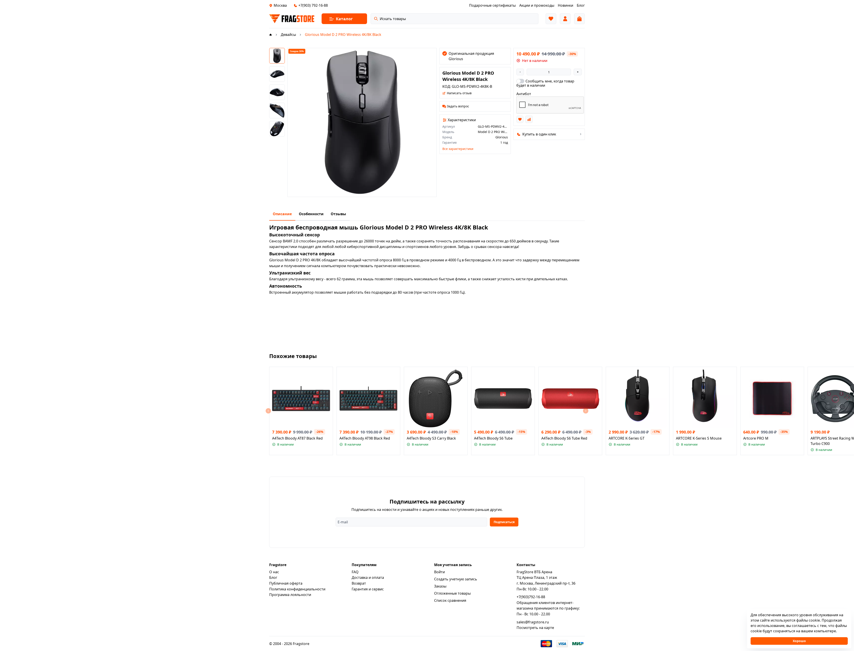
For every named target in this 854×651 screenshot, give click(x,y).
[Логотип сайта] (291, 18)
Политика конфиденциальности (297, 589)
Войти (439, 571)
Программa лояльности (290, 594)
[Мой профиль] (565, 18)
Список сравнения (450, 600)
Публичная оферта (285, 583)
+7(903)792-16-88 (531, 596)
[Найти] (376, 18)
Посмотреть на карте (535, 627)
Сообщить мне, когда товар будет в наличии (545, 83)
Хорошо (799, 641)
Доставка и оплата (368, 577)
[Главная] (270, 34)
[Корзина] (579, 18)
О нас (274, 571)
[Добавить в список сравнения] (528, 119)
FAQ (355, 571)
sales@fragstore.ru (533, 622)
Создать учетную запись (455, 579)
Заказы (440, 586)
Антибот (523, 93)
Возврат (359, 583)
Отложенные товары (452, 593)
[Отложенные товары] (551, 18)
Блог (273, 577)
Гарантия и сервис (368, 589)
